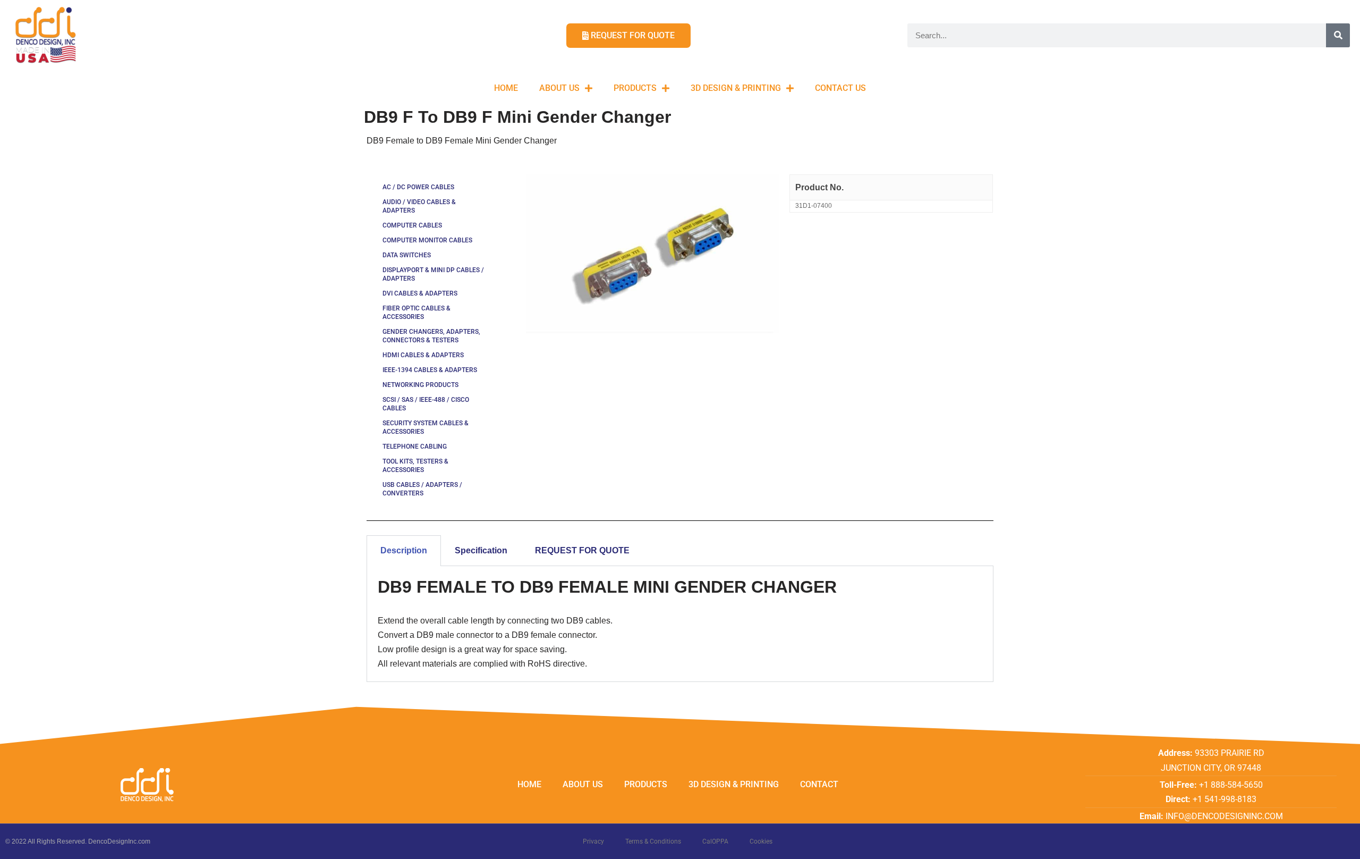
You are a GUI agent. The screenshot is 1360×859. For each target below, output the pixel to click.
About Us (559, 88)
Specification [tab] (481, 550)
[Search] (1338, 35)
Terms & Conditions (653, 841)
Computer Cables (412, 225)
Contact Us (840, 88)
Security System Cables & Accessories (425, 427)
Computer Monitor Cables (427, 240)
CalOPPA (715, 841)
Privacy (593, 841)
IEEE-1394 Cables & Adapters (429, 370)
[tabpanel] (680, 624)
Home (506, 88)
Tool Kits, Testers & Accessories (415, 466)
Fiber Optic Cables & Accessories (416, 313)
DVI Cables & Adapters (419, 293)
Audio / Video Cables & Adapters (419, 206)
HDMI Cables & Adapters (423, 355)
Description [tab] (403, 550)
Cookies (761, 841)
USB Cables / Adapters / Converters (422, 489)
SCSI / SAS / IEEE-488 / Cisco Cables (425, 404)
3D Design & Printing (736, 88)
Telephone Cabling (414, 446)
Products (635, 88)
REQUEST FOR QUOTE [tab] (582, 550)
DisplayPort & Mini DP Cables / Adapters (433, 274)
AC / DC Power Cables (418, 187)
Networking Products (420, 385)
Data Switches (406, 255)
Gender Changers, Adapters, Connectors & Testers (431, 336)
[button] (1337, 15)
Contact (819, 784)
